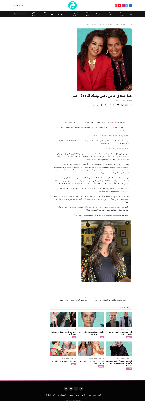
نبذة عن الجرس (34, 14)
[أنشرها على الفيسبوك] (130, 105)
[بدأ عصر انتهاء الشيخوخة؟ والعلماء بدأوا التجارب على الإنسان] (91, 319)
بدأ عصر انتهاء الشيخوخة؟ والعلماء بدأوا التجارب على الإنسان (91, 333)
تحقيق (102, 337)
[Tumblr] (101, 105)
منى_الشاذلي (100, 167)
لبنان (99, 395)
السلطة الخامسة (45, 14)
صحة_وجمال (61, 14)
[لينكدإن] (122, 105)
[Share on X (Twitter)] (126, 105)
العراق (77, 395)
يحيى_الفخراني (124, 159)
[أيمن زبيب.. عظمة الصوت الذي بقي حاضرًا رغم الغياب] (119, 319)
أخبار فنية (129, 337)
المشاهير (129, 368)
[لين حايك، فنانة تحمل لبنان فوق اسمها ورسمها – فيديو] (91, 348)
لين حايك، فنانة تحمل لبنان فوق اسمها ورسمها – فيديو (92, 362)
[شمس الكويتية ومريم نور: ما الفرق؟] (63, 348)
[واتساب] (114, 105)
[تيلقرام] (93, 105)
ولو (52, 14)
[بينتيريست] (105, 105)
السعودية (70, 395)
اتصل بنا (48, 395)
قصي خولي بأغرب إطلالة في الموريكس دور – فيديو (110, 300)
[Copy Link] (109, 105)
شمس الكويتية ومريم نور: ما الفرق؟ (64, 361)
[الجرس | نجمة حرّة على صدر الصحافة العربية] (72, 5)
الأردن (83, 395)
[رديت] (97, 105)
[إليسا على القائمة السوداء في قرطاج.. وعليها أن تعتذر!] (63, 319)
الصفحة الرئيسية (122, 14)
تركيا (54, 395)
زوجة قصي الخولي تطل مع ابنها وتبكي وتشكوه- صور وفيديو (111, 135)
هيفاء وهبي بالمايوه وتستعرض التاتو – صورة (73, 300)
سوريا (89, 395)
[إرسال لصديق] (118, 105)
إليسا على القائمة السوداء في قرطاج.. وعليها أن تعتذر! (63, 333)
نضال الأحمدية (109, 14)
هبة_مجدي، (112, 122)
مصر (94, 395)
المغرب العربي (62, 395)
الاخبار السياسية (75, 14)
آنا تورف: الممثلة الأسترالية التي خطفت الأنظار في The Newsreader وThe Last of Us (119, 363)
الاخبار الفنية (98, 14)
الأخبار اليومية (87, 14)
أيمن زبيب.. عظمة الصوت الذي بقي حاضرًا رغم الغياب (120, 333)
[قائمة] (130, 14)
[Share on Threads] (89, 105)
